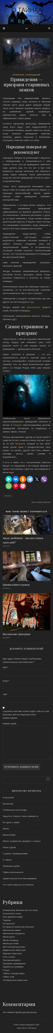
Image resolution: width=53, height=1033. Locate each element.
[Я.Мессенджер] (8, 479)
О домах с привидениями (15, 853)
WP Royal (32, 1028)
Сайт (5, 694)
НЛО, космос (9, 956)
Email (6, 680)
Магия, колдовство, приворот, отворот (22, 841)
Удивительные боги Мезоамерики (20, 878)
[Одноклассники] (23, 479)
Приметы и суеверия (13, 966)
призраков (20, 443)
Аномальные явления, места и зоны (20, 910)
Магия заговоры (10, 940)
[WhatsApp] (8, 486)
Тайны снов (8, 976)
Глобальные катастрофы (15, 809)
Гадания (7, 920)
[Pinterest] (16, 486)
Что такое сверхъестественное (18, 884)
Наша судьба (9, 847)
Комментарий (9, 723)
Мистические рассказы (14, 946)
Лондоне (18, 425)
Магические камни (12, 930)
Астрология (8, 797)
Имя (5, 667)
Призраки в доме (11, 866)
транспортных (34, 307)
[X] (37, 479)
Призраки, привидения (26, 75)
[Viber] (44, 479)
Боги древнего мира (13, 916)
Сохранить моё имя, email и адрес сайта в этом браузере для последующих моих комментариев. (26, 714)
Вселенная (8, 803)
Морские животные (12, 953)
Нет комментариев (40, 502)
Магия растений (10, 943)
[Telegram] (30, 479)
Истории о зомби (11, 822)
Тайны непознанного (13, 872)
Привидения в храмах (16, 584)
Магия (6, 828)
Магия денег (9, 936)
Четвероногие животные (15, 980)
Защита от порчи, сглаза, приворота (20, 816)
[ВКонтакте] (16, 479)
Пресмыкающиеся (12, 960)
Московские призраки (16, 634)
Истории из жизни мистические (18, 926)
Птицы (6, 970)
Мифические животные (14, 950)
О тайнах (26, 10)
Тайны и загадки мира (13, 973)
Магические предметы (14, 933)
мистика (7, 496)
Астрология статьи (12, 913)
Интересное (9, 923)
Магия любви (9, 834)
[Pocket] (23, 486)
